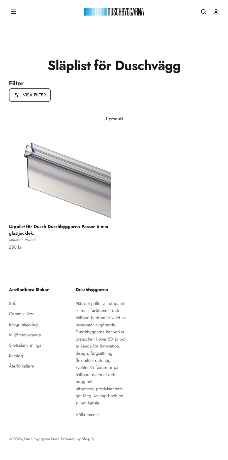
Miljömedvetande (25, 335)
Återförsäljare (21, 366)
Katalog (16, 355)
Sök (12, 303)
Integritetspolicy (23, 324)
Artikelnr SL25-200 (22, 240)
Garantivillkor (21, 314)
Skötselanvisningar (26, 345)
